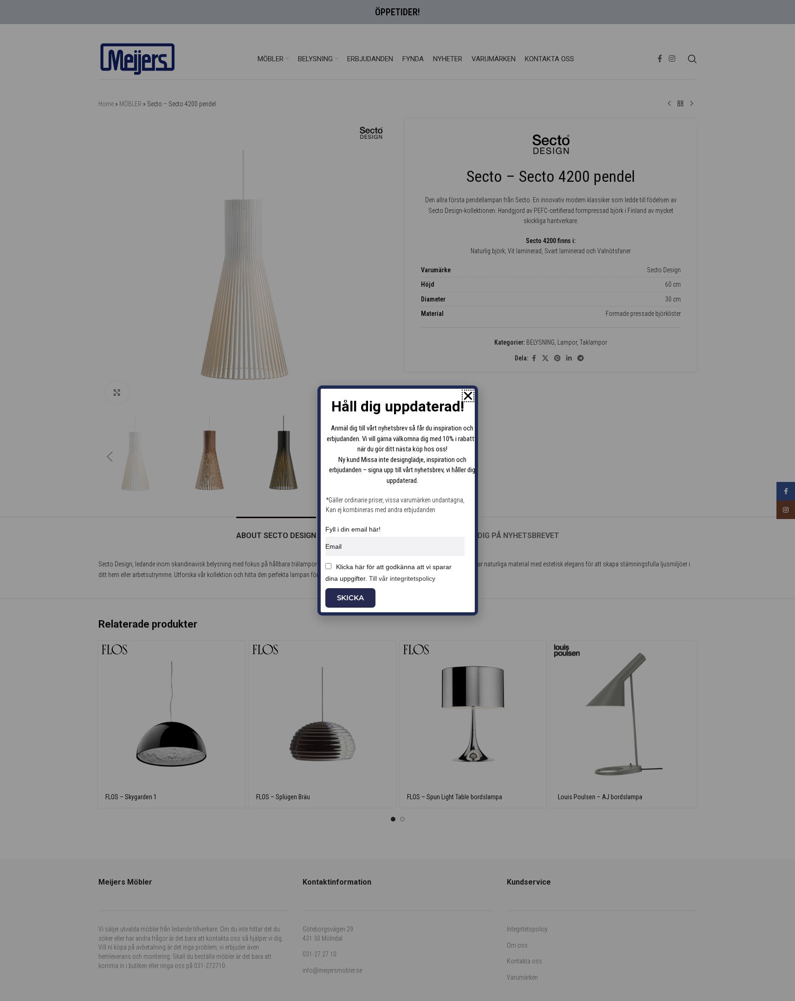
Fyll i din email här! (353, 529)
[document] (397, 500)
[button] (468, 396)
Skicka (350, 597)
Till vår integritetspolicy (402, 578)
